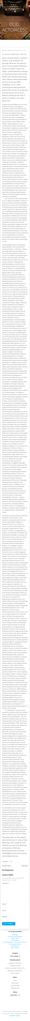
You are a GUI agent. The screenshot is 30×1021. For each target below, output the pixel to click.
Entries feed (15, 983)
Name (4, 904)
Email (4, 910)
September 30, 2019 (20, 50)
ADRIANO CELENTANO (15, 963)
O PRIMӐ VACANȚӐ (15, 965)
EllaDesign (15, 935)
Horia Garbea (15, 940)
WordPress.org (15, 988)
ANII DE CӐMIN (15, 973)
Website (4, 917)
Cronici (11, 861)
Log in (15, 980)
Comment (5, 883)
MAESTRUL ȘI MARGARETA (15, 971)
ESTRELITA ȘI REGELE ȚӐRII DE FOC (15, 968)
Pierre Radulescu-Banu (15, 944)
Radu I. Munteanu (8, 50)
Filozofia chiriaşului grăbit (15, 936)
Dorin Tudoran (15, 948)
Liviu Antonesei (15, 946)
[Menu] (15, 11)
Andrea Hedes (15, 938)
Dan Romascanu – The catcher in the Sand (15, 942)
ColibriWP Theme (14, 1016)
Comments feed (15, 985)
